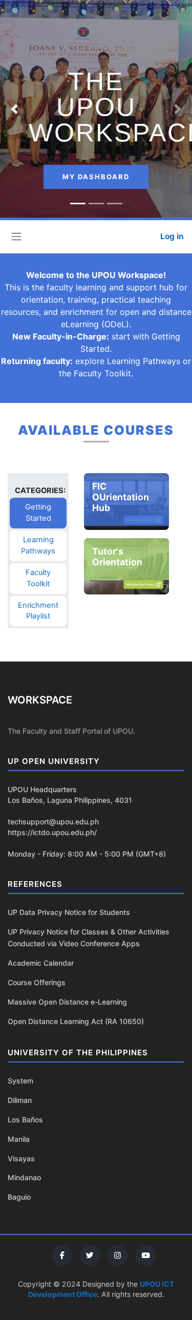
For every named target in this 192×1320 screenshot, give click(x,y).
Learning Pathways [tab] (44, 545)
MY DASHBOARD (96, 177)
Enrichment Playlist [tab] (42, 610)
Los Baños (25, 1119)
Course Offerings (37, 982)
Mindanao (24, 1177)
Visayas (21, 1158)
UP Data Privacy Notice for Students (69, 912)
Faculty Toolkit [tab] (46, 577)
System (20, 1080)
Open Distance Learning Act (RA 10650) (76, 1021)
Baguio (19, 1197)
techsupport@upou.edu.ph (53, 821)
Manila (19, 1139)
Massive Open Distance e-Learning (67, 1001)
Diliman (20, 1100)
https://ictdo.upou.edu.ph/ (52, 832)
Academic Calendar (41, 963)
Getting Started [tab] (46, 512)
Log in (172, 236)
